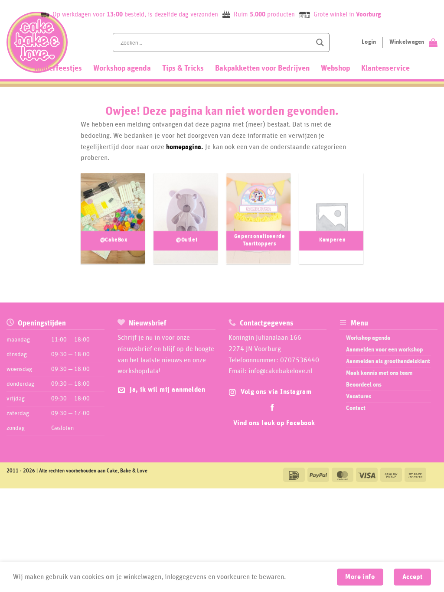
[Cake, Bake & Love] (37, 42)
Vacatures (358, 397)
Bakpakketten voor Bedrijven (262, 68)
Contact (356, 408)
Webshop (335, 68)
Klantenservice (385, 68)
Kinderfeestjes (58, 68)
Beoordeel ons (364, 385)
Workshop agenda (122, 68)
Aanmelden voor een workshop (384, 350)
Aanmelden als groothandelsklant (388, 361)
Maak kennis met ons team (379, 373)
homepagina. (184, 146)
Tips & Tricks (183, 68)
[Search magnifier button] (319, 42)
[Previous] (71, 222)
